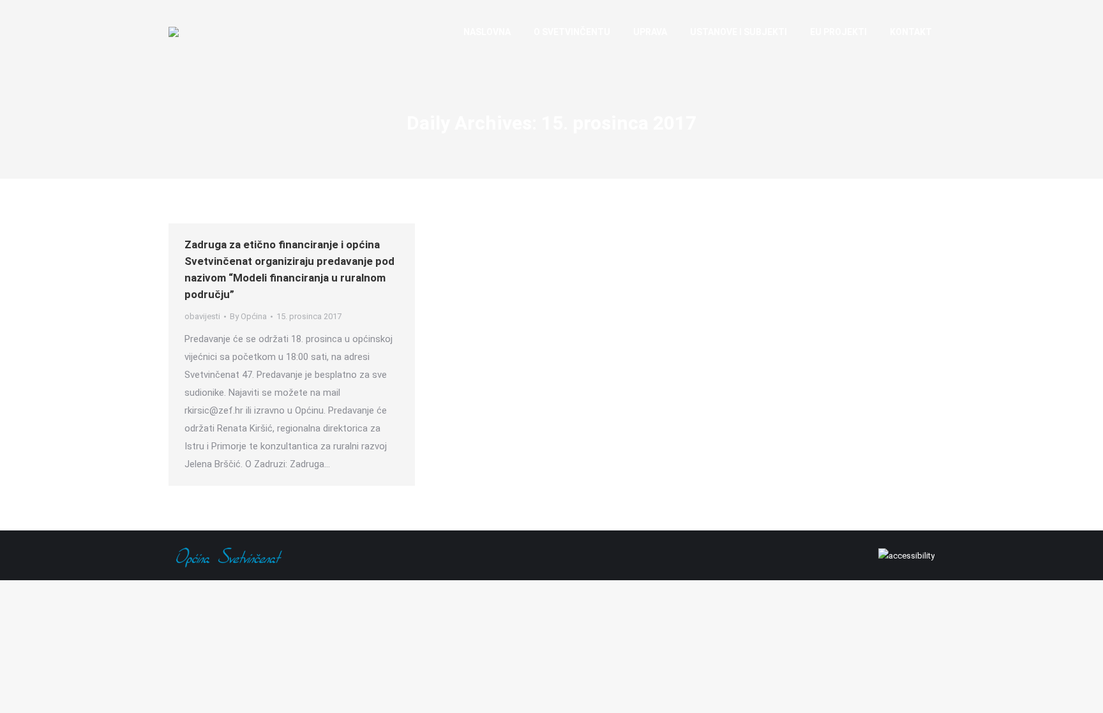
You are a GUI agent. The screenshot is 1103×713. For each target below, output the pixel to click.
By (248, 316)
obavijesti (202, 316)
